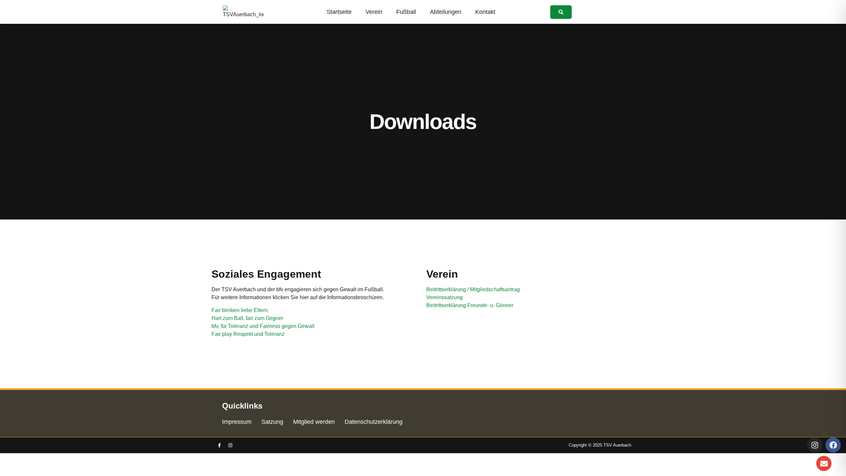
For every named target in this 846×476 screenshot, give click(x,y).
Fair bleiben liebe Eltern (240, 310)
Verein (373, 12)
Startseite (339, 12)
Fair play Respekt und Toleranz (248, 334)
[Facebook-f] (219, 445)
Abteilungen (445, 12)
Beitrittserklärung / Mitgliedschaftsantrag (473, 289)
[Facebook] (833, 445)
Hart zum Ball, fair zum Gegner (247, 318)
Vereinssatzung (444, 297)
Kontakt (485, 12)
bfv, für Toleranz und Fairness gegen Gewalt (263, 326)
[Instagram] (230, 445)
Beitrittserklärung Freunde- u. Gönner (469, 305)
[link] (561, 12)
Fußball (406, 12)
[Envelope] (823, 463)
